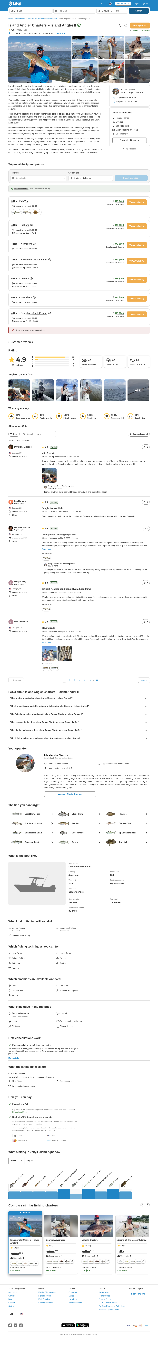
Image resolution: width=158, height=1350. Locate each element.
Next (143, 680)
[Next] (148, 1205)
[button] (79, 207)
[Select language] (110, 3)
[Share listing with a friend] (119, 25)
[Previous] (142, 1205)
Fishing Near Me (45, 1303)
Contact (11, 1303)
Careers (11, 1296)
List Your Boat (123, 4)
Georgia (30, 19)
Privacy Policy (105, 1299)
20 (97, 680)
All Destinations (75, 1303)
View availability (136, 202)
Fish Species (44, 1299)
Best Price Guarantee (141, 31)
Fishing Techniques (47, 1292)
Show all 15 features (129, 140)
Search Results (51, 19)
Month (13, 1161)
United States (20, 19)
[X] (15, 1325)
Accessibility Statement (109, 1310)
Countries (73, 1292)
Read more (46, 549)
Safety (11, 1306)
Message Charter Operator (70, 794)
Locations (73, 1299)
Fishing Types (44, 1296)
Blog (10, 1299)
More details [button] (13, 1058)
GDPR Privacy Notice (108, 1303)
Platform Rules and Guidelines (112, 1306)
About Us (12, 1292)
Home (10, 19)
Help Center (104, 1292)
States (71, 1296)
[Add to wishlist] (125, 25)
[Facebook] (10, 1325)
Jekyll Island (39, 19)
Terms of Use (104, 1296)
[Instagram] (21, 1325)
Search (138, 11)
